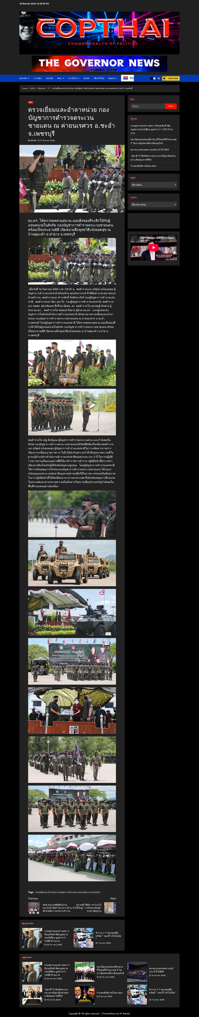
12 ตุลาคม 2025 (159, 975)
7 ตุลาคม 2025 (104, 943)
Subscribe (173, 78)
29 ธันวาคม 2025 (54, 945)
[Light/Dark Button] (152, 78)
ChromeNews (109, 1013)
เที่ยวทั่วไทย (99, 78)
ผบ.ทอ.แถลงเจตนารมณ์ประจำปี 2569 (150, 149)
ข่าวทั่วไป (72, 78)
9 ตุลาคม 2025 (105, 996)
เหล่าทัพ (49, 78)
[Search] (159, 78)
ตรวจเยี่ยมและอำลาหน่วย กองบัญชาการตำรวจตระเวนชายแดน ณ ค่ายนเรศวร (68, 892)
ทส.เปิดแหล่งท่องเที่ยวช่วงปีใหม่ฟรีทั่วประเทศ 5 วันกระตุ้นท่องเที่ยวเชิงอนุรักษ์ (85, 972)
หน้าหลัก (23, 78)
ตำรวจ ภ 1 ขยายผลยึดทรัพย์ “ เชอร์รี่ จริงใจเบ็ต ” (83, 938)
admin (33, 140)
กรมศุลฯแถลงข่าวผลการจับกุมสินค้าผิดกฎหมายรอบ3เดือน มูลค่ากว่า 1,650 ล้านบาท (32, 938)
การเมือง (37, 78)
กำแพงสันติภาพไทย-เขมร (144, 166)
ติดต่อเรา (113, 78)
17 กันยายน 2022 (47, 140)
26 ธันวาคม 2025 (107, 977)
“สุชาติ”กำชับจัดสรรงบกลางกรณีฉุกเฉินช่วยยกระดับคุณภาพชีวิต (32, 994)
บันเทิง (86, 78)
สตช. (59, 78)
